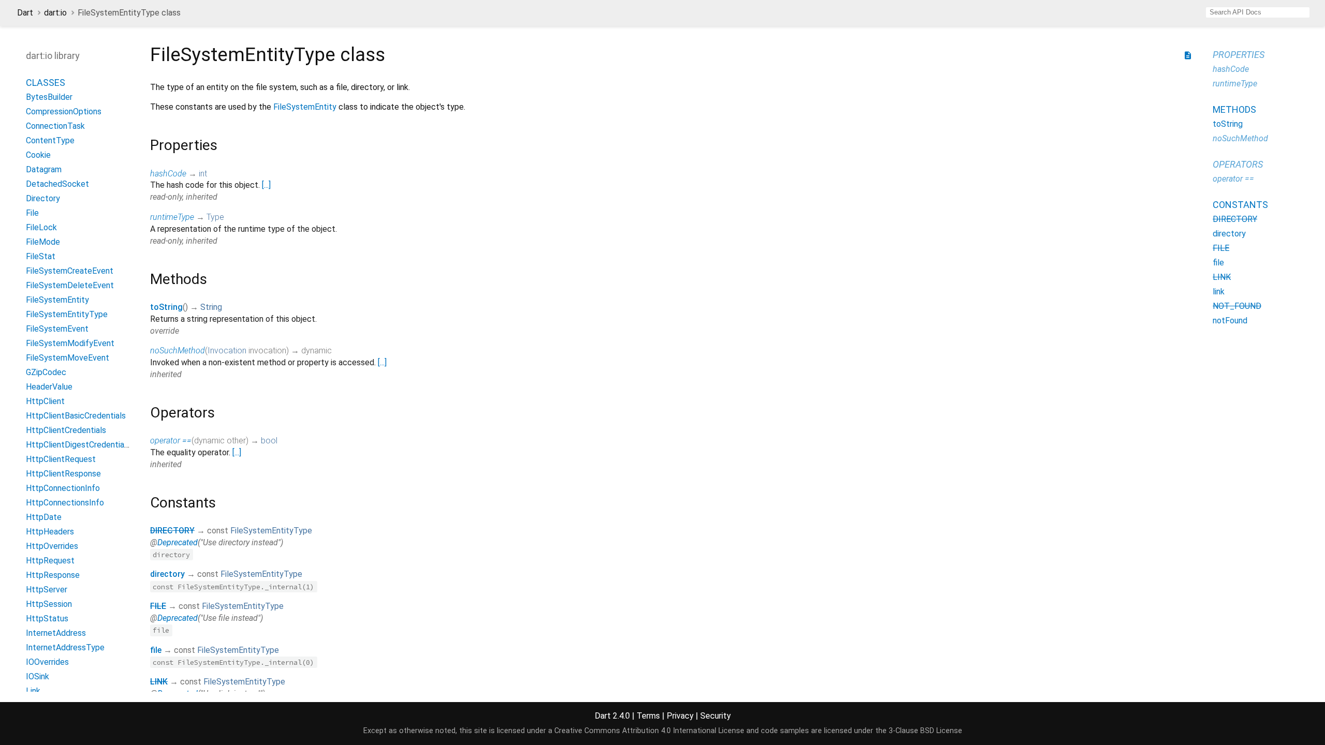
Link (33, 691)
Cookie (38, 155)
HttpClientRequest (61, 459)
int (203, 173)
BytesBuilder (49, 97)
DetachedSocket (57, 184)
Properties (1238, 54)
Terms (648, 716)
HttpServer (46, 589)
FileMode (43, 242)
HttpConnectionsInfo (65, 503)
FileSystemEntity (57, 300)
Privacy (680, 716)
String (211, 307)
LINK (159, 682)
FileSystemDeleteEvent (70, 285)
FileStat (40, 256)
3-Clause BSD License (925, 730)
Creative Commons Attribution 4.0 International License (649, 730)
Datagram (44, 169)
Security (715, 716)
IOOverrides (47, 662)
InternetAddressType (65, 647)
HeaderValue (49, 387)
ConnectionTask (55, 126)
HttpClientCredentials (66, 430)
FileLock (41, 227)
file (155, 650)
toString (166, 307)
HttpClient (45, 401)
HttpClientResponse (63, 474)
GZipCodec (46, 372)
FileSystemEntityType (67, 314)
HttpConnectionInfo (63, 488)
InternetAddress (56, 633)
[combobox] (1257, 12)
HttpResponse (53, 575)
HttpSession (49, 604)
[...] (266, 185)
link (1219, 291)
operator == (171, 440)
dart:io (55, 13)
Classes (45, 82)
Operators (1238, 164)
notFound (1230, 320)
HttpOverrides (52, 546)
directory (167, 574)
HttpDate (44, 517)
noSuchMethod (177, 350)
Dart (25, 13)
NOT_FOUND (1237, 306)
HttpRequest (50, 560)
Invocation (227, 350)
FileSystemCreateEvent (69, 271)
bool (269, 440)
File (32, 213)
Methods (1234, 109)
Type (215, 217)
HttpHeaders (50, 532)
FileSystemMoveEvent (67, 358)
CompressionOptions (63, 111)
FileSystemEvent (57, 329)
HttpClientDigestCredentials (78, 445)
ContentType (50, 140)
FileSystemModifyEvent (70, 343)
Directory (43, 198)
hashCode (168, 173)
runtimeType (172, 217)
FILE (158, 606)
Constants (1240, 204)
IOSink (37, 676)
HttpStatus (47, 618)
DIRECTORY (172, 530)
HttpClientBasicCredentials (76, 416)
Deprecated (177, 542)
